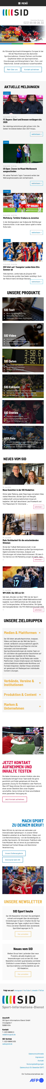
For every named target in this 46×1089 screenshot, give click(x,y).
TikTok (41, 990)
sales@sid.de (7, 1044)
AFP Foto (10, 438)
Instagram (18, 990)
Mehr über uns (12, 69)
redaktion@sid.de (9, 1034)
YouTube (26, 990)
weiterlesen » (37, 134)
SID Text (9, 310)
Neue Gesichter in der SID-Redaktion (18, 490)
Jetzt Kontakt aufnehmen (14, 799)
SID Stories (11, 412)
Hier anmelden (23, 934)
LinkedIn (34, 990)
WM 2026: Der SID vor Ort (13, 593)
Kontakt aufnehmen (31, 69)
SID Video (10, 335)
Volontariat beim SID (12, 860)
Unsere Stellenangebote (14, 853)
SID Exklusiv (12, 387)
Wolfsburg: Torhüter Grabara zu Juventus (21, 218)
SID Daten (10, 361)
